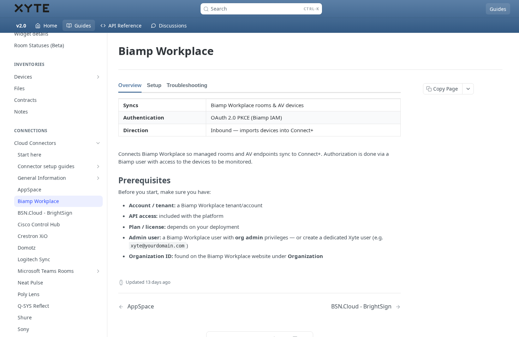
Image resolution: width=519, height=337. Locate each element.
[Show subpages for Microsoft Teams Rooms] (98, 271)
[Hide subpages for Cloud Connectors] (98, 143)
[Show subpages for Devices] (98, 77)
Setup (154, 85)
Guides (498, 9)
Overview (130, 85)
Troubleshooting (187, 85)
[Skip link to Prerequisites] (114, 180)
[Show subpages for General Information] (98, 178)
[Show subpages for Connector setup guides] (98, 166)
